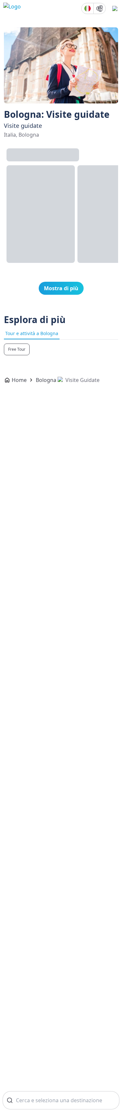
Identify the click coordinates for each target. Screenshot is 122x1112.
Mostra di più (61, 288)
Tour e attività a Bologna (31, 333)
